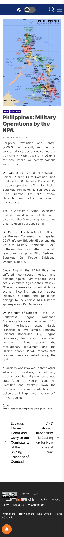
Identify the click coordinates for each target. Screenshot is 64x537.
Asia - (40, 513)
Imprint (43, 499)
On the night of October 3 (21, 312)
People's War (14, 408)
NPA (5, 408)
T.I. (4, 137)
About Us (18, 504)
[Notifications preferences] (7, 529)
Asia (6, 111)
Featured (15, 111)
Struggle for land (43, 408)
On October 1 (12, 232)
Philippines (27, 408)
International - (10, 513)
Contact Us (37, 504)
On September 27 (16, 172)
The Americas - (28, 513)
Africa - (49, 513)
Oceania (8, 517)
